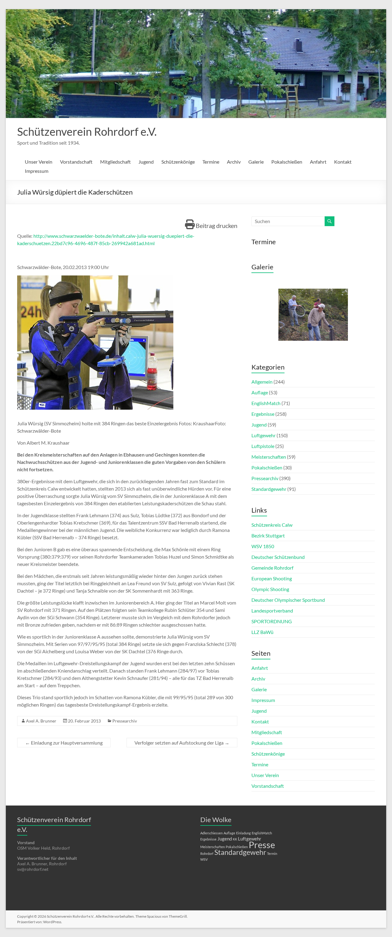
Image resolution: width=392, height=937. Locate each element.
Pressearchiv (124, 720)
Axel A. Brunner (41, 720)
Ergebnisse (262, 414)
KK (235, 839)
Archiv (234, 162)
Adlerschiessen (211, 833)
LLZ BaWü (262, 632)
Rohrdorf (206, 853)
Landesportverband (272, 610)
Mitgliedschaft (115, 162)
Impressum (36, 171)
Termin (272, 853)
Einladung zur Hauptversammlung (64, 742)
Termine (210, 162)
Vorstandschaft (76, 162)
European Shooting (271, 578)
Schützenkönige (178, 162)
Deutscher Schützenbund (278, 557)
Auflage (259, 392)
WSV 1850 (262, 546)
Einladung (243, 833)
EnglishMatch (266, 403)
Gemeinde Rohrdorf (272, 568)
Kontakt (343, 162)
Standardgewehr (268, 489)
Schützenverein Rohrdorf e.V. (87, 131)
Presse (262, 844)
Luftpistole (262, 446)
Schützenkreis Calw (271, 525)
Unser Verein (38, 162)
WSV (204, 859)
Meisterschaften (268, 457)
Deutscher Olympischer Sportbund (288, 600)
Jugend (146, 162)
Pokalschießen (286, 162)
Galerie (256, 162)
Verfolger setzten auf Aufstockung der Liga (181, 742)
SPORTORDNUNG (271, 621)
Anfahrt (318, 162)
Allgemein (262, 382)
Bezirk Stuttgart (268, 535)
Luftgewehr (263, 435)
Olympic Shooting (270, 589)
